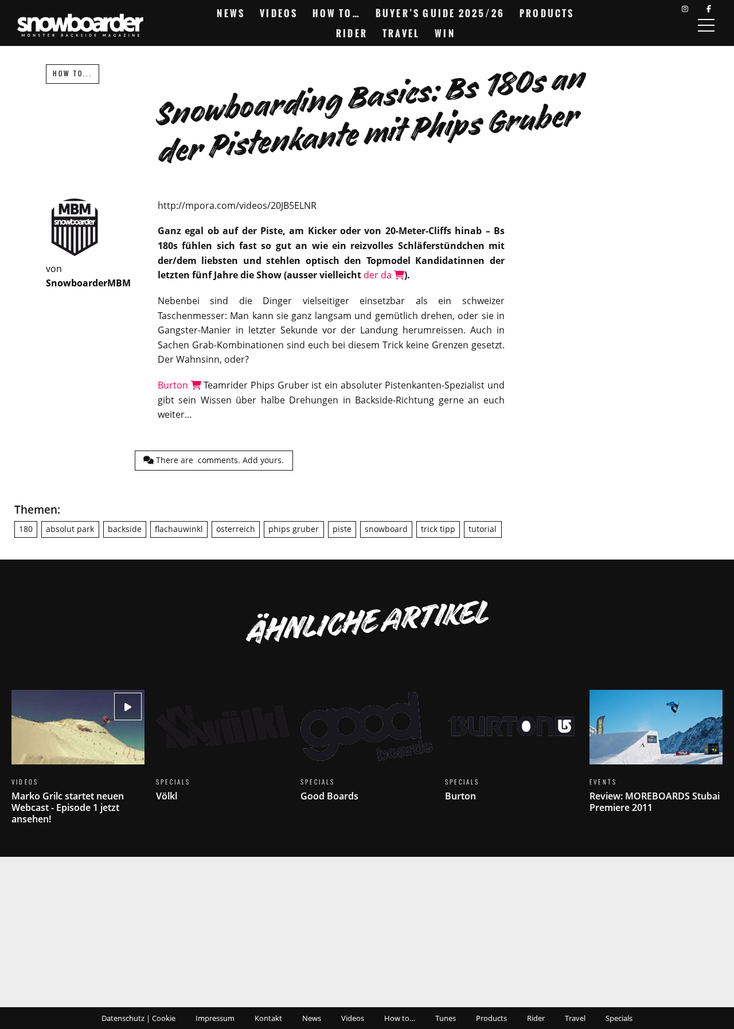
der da (379, 275)
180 (26, 528)
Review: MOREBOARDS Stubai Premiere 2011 (656, 758)
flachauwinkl (179, 528)
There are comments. (219, 460)
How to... (72, 74)
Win (445, 33)
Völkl (222, 753)
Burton (174, 385)
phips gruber (293, 528)
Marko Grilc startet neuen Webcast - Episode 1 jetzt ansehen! (78, 764)
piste (342, 528)
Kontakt (268, 1018)
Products (547, 13)
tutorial (482, 528)
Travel (401, 33)
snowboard (386, 528)
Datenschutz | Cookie (138, 1018)
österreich (235, 528)
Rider (352, 33)
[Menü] (706, 25)
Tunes (445, 1018)
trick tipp (438, 528)
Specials (619, 1018)
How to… (336, 13)
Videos (279, 13)
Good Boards (367, 753)
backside (125, 528)
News (231, 13)
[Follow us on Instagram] (685, 9)
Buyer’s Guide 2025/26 (440, 13)
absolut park (70, 528)
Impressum (215, 1018)
